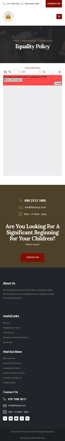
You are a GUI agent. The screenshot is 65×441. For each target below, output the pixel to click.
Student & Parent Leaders (15, 337)
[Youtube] (16, 418)
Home (16, 40)
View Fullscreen (32, 67)
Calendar (7, 342)
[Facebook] (5, 418)
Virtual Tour (8, 332)
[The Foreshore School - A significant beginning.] (16, 16)
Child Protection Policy (14, 372)
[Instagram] (22, 418)
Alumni (6, 322)
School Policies (29, 40)
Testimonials (9, 382)
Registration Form (11, 327)
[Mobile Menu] (59, 16)
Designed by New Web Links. (32, 438)
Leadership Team (11, 368)
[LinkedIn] (27, 418)
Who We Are (9, 358)
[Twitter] (11, 418)
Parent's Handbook (12, 377)
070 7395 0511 (13, 3)
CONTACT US (53, 3)
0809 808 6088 (32, 3)
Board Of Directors (12, 363)
